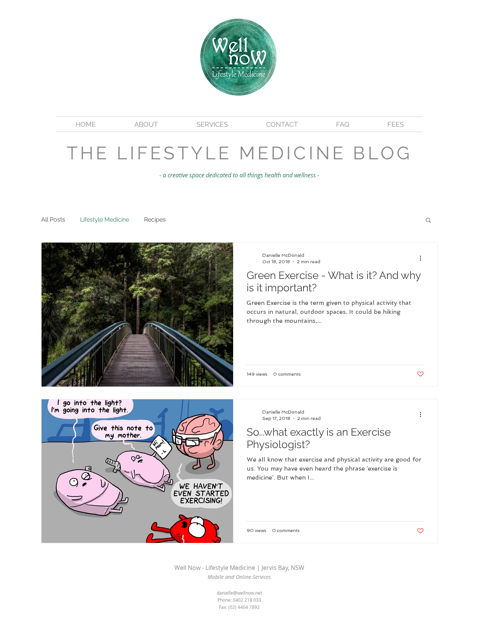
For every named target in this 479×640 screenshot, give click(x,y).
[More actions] (422, 257)
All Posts (53, 219)
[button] (428, 221)
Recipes (155, 219)
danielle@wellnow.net (239, 593)
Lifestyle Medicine (104, 219)
